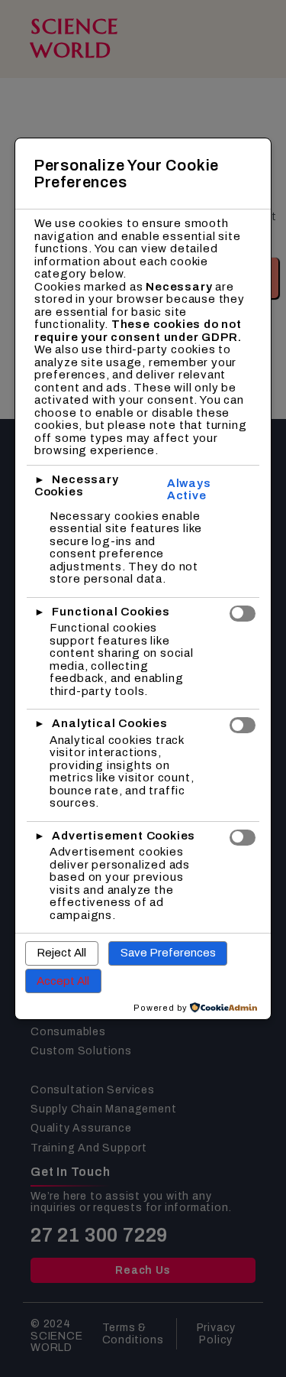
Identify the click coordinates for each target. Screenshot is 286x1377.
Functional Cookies (110, 612)
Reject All (61, 953)
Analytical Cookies (109, 723)
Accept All (63, 981)
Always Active (189, 489)
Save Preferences (168, 953)
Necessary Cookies (76, 486)
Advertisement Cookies (123, 836)
